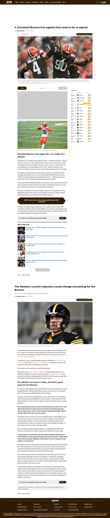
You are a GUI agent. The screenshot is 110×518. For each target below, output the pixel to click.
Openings (36, 504)
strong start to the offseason (39, 362)
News (16, 2)
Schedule (28, 2)
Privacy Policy (58, 507)
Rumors (22, 2)
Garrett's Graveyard (55, 2)
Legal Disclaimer (23, 510)
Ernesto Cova (20, 296)
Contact (56, 504)
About (19, 504)
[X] (100, 2)
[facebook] (97, 2)
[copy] (27, 34)
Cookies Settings (73, 510)
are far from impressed (55, 374)
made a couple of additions (37, 372)
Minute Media (9, 513)
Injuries (47, 2)
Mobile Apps (88, 504)
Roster (41, 2)
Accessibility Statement (41, 510)
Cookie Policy (88, 507)
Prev (22, 88)
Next (62, 88)
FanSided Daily (22, 507)
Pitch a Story (37, 507)
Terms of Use (72, 507)
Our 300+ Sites (72, 504)
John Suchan (20, 30)
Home (19, 275)
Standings (35, 2)
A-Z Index (57, 510)
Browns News (26, 275)
